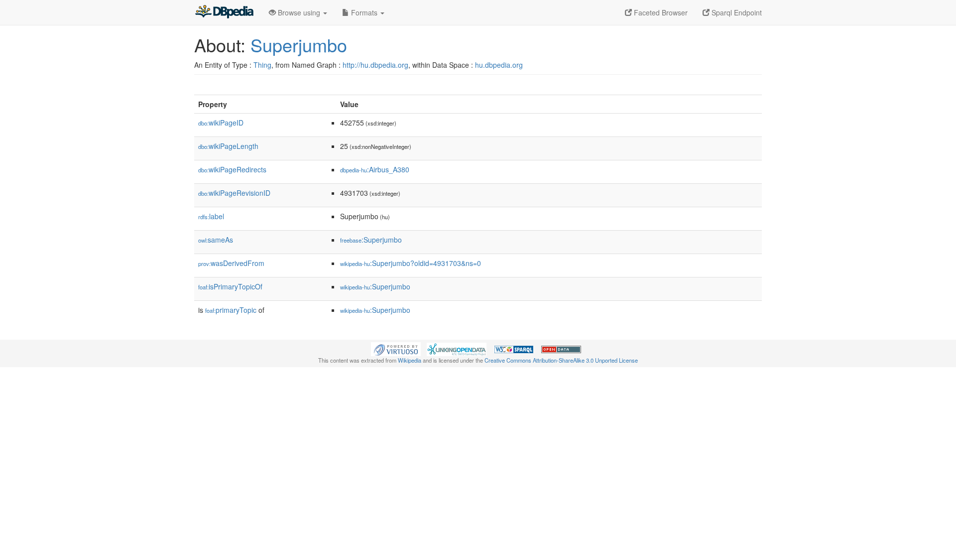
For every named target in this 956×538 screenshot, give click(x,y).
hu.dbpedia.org (499, 65)
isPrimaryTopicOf (230, 286)
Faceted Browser (660, 12)
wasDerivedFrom (231, 263)
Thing (262, 65)
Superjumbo (298, 44)
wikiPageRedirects (232, 169)
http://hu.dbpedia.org (375, 65)
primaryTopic (230, 310)
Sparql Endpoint (736, 12)
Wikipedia (409, 360)
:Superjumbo (371, 240)
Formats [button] (364, 12)
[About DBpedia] (224, 12)
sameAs (215, 240)
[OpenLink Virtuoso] (396, 348)
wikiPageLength (228, 146)
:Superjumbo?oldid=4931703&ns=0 (410, 263)
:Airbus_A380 (374, 169)
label (211, 216)
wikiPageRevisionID (234, 193)
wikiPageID (220, 123)
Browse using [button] (299, 12)
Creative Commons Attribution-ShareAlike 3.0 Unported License (561, 360)
